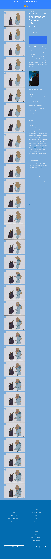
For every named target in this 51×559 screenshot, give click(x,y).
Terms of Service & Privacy (13, 518)
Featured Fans (14, 515)
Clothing (36, 521)
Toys (36, 518)
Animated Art (36, 506)
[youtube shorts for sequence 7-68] (34, 86)
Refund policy (14, 521)
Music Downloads (36, 540)
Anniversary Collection (36, 537)
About (14, 506)
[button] (4, 5)
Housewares (36, 524)
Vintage (36, 528)
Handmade (36, 534)
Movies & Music (36, 515)
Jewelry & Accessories (36, 512)
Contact (13, 512)
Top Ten (36, 509)
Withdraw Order (14, 524)
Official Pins (36, 531)
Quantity (31, 29)
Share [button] (32, 204)
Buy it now (38, 41)
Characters (14, 509)
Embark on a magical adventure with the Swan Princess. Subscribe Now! (14, 545)
